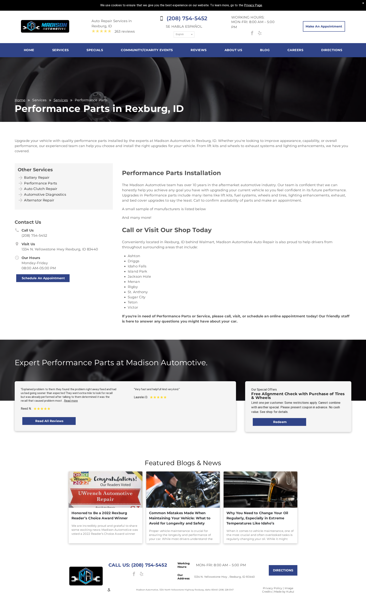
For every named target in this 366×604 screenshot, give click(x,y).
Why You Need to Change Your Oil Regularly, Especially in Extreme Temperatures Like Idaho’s (257, 518)
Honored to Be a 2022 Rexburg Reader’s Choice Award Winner (99, 515)
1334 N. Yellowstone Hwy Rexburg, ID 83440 (60, 249)
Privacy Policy (272, 588)
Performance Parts (40, 183)
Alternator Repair (39, 200)
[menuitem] (29, 50)
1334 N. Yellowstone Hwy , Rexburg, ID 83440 (224, 576)
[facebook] (252, 33)
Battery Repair (36, 177)
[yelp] (259, 33)
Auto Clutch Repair (40, 189)
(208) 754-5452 (34, 235)
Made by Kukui (284, 591)
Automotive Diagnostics (45, 194)
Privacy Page (253, 5)
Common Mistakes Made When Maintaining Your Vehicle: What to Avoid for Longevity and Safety (180, 518)
